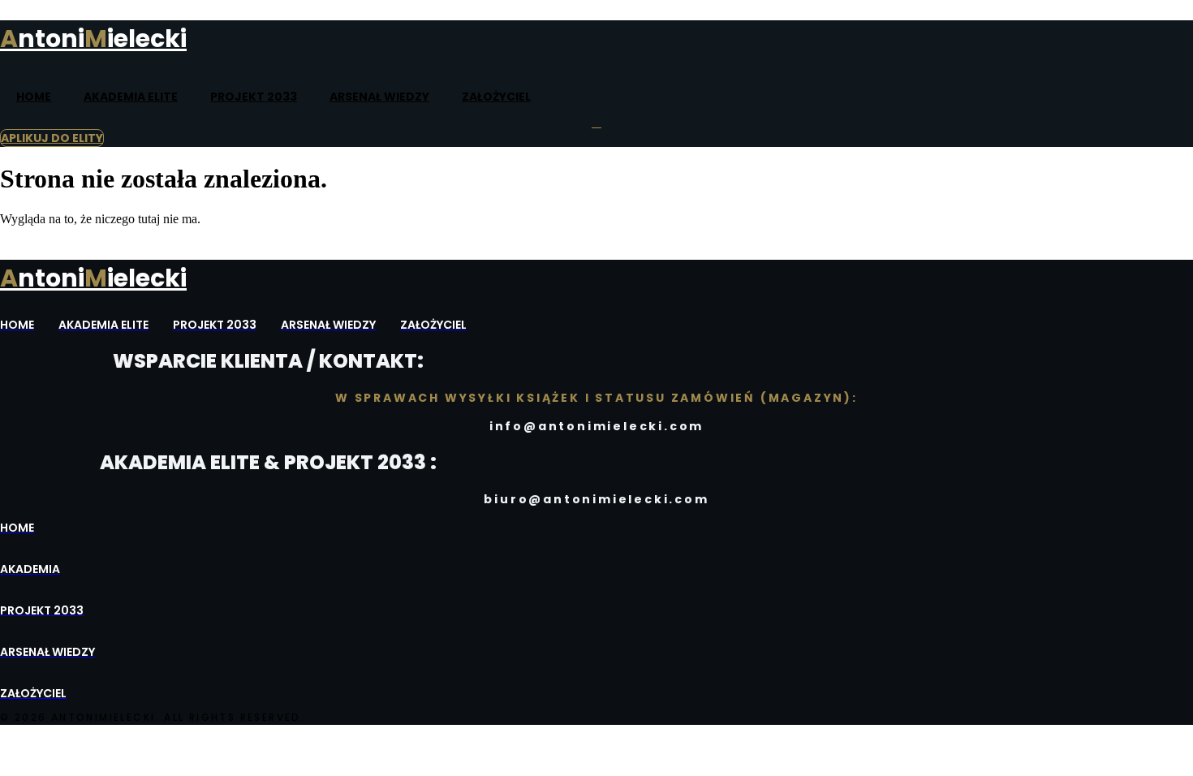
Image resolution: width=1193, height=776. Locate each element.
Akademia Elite (131, 96)
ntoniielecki (93, 38)
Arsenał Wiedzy (379, 96)
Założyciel (496, 96)
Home (33, 96)
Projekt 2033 (253, 96)
